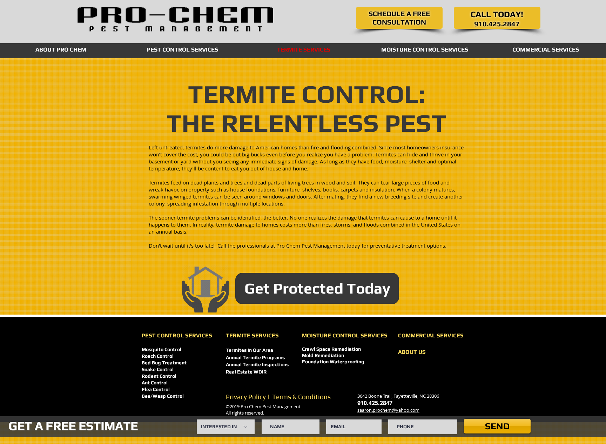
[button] (400, 18)
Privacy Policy (246, 397)
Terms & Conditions (301, 397)
